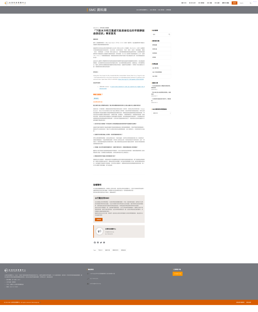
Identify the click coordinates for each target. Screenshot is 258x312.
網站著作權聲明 (240, 302)
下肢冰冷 (100, 250)
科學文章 (154, 49)
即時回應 (168, 10)
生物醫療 (107, 28)
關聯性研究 (115, 250)
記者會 (154, 57)
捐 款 (234, 2)
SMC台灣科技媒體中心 (142, 10)
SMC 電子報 (155, 68)
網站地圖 (248, 302)
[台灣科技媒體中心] (15, 3)
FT (40, 302)
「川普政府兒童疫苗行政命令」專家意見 (161, 99)
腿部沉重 (107, 250)
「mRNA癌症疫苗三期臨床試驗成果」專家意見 (161, 86)
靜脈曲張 (123, 250)
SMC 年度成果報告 (157, 72)
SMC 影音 (154, 76)
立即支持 (99, 219)
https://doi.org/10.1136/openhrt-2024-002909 (131, 79)
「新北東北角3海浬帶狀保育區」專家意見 (161, 93)
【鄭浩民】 (96, 98)
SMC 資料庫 (153, 10)
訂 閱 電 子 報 (177, 273)
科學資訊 (154, 53)
